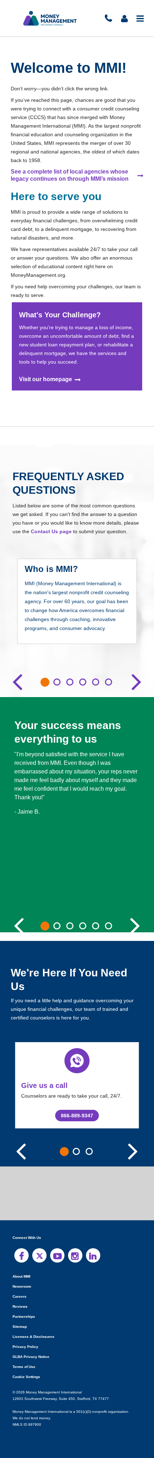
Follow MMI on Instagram (75, 1255)
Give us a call (43, 1084)
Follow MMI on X (39, 1255)
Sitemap (20, 1326)
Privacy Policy (25, 1346)
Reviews (20, 1306)
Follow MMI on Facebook (21, 1255)
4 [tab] (82, 681)
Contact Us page (49, 531)
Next (136, 680)
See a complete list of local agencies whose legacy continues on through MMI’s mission (69, 175)
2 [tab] (57, 681)
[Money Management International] (50, 18)
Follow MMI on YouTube (57, 1255)
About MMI (22, 1276)
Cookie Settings (26, 1376)
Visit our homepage (45, 379)
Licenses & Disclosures (31, 1336)
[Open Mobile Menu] (141, 18)
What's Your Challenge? (58, 314)
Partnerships (23, 1316)
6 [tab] (108, 681)
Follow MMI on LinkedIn (93, 1255)
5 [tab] (95, 681)
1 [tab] (44, 681)
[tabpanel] (77, 606)
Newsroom (22, 1286)
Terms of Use (23, 1366)
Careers (19, 1296)
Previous (17, 680)
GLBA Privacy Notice (30, 1356)
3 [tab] (69, 681)
